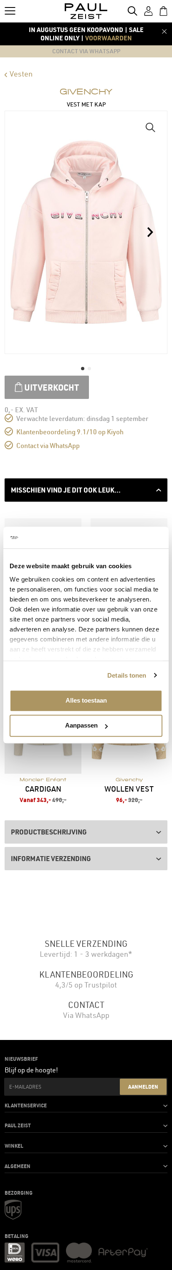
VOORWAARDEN (108, 38)
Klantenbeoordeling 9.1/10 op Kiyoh (70, 432)
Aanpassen (81, 725)
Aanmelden (143, 1086)
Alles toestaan (86, 700)
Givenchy (86, 92)
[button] (150, 127)
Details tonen (126, 675)
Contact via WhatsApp (48, 445)
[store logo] (86, 11)
